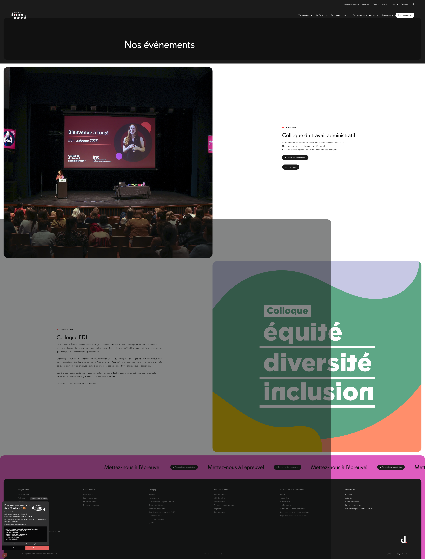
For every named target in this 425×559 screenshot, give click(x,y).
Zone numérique (220, 512)
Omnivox (394, 4)
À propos (152, 494)
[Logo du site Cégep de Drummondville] (19, 15)
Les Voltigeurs (88, 494)
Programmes (403, 15)
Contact (385, 4)
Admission (386, 15)
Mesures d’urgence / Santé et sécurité (359, 509)
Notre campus (154, 498)
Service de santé (220, 501)
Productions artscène (156, 519)
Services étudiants (338, 15)
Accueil (282, 494)
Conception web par (397, 554)
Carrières (376, 4)
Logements (218, 509)
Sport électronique (90, 498)
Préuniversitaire (23, 494)
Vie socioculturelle (89, 501)
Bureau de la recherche (157, 509)
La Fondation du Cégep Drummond (161, 501)
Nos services (284, 498)
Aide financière (219, 498)
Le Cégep (320, 15)
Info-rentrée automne (351, 4)
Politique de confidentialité (212, 554)
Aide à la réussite (220, 494)
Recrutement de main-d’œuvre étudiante (294, 512)
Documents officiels (156, 505)
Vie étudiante (303, 15)
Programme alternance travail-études (293, 516)
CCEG (151, 523)
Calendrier (405, 4)
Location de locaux (155, 516)
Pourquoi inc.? (285, 501)
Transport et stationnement (224, 505)
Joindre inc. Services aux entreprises (293, 509)
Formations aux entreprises (364, 15)
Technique (21, 498)
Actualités (365, 4)
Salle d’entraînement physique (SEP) (162, 512)
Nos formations (285, 505)
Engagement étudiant (91, 505)
